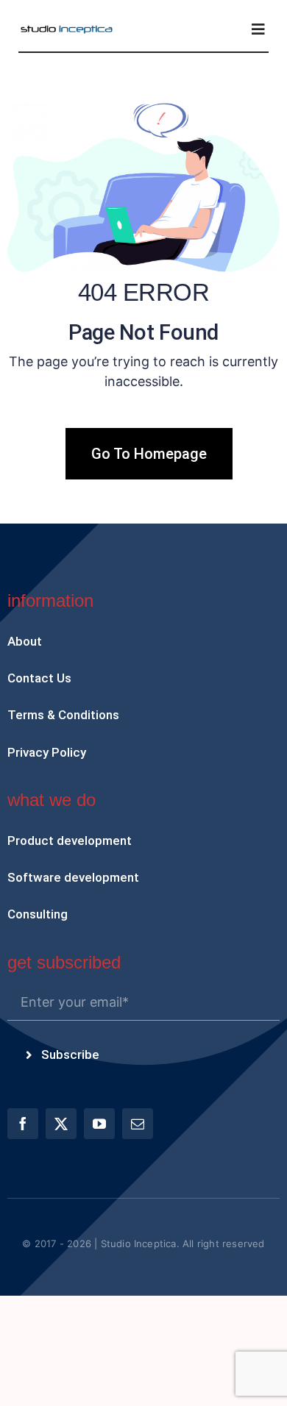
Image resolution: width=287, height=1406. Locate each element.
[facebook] (22, 1123)
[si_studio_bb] (67, 30)
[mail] (137, 1123)
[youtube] (99, 1123)
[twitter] (61, 1123)
